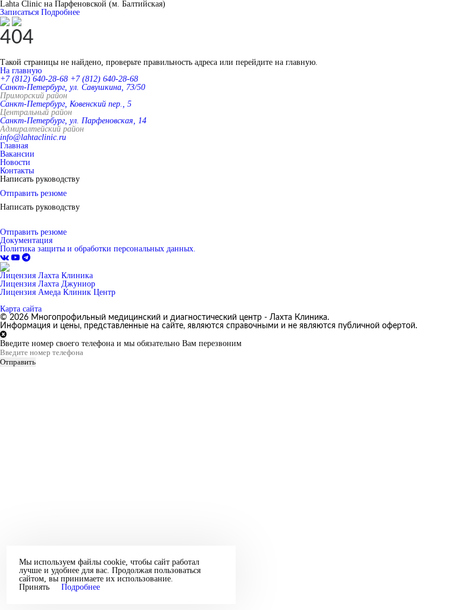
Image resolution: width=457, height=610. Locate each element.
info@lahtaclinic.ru (33, 137)
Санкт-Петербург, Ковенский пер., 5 (66, 103)
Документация (26, 240)
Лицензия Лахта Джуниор (47, 283)
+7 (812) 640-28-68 (34, 78)
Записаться (19, 12)
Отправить (18, 361)
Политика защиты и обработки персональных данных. (98, 248)
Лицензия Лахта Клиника (46, 275)
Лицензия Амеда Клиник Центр (57, 292)
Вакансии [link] (17, 154)
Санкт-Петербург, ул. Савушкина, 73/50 (72, 87)
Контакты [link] (17, 170)
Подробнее (60, 12)
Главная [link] (14, 145)
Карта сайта (21, 308)
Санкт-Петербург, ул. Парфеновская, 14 (73, 120)
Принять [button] (34, 587)
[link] (5, 257)
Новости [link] (15, 162)
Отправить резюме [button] (33, 193)
